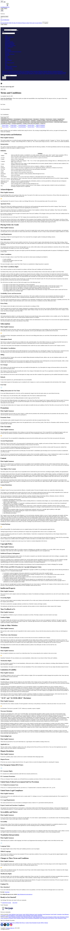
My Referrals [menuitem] (19, 22)
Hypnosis (7, 52)
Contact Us (43, 123)
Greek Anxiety (19, 914)
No (4, 89)
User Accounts (49, 119)
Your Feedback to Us (14, 120)
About (2, 922)
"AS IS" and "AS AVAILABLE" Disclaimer (54, 120)
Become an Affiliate (15, 922)
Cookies (27, 922)
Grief (6, 61)
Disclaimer (34, 922)
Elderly (6, 48)
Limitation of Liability (41, 120)
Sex (6, 63)
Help (20, 922)
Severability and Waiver (5, 123)
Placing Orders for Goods (27, 119)
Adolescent (7, 38)
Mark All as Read (4, 16)
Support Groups (8, 67)
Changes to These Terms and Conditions (31, 123)
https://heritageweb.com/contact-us (24, 894)
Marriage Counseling (9, 44)
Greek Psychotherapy (10, 915)
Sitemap (46, 922)
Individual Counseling (9, 43)
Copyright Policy (61, 119)
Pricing (8, 922)
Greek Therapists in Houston (7, 918)
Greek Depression (46, 914)
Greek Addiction (12, 914)
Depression (7, 59)
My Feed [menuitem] (2, 22)
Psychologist (7, 49)
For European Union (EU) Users (23, 122)
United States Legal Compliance (60, 122)
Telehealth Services (9, 68)
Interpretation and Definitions (6, 119)
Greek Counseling (38, 914)
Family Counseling (9, 41)
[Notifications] (2, 10)
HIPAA (42, 922)
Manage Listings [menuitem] (25, 22)
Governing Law (4, 122)
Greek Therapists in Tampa (60, 918)
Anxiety (6, 57)
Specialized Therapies (9, 54)
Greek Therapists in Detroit (63, 916)
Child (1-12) (7, 39)
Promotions (42, 119)
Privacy (23, 922)
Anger (6, 56)
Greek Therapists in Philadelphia (32, 918)
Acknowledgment (17, 119)
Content (54, 119)
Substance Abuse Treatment (11, 66)
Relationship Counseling (10, 45)
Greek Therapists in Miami (19, 918)
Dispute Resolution (12, 122)
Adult (6, 35)
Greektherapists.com (5, 7)
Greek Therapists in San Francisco (46, 918)
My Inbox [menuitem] (14, 22)
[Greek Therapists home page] (7, 5)
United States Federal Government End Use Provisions (42, 122)
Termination (33, 120)
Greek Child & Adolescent (28, 914)
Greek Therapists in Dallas (51, 916)
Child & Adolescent (9, 36)
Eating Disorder (8, 60)
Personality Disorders (9, 62)
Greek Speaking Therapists (36, 915)
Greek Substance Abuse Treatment (22, 915)
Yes (2, 89)
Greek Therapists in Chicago (38, 916)
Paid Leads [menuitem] (32, 22)
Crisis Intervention (9, 46)
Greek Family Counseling (56, 914)
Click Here (7, 892)
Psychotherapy (8, 50)
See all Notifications (5, 19)
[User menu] (1, 21)
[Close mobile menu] (5, 2)
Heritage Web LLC (10, 928)
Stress (6, 65)
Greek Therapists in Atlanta (14, 916)
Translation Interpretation (17, 123)
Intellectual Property (5, 120)
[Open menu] (2, 2)
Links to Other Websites (25, 120)
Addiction (7, 55)
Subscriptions (36, 119)
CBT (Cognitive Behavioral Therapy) (13, 51)
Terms (30, 922)
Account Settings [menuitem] (38, 22)
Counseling (7, 40)
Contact (5, 922)
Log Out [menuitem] (46, 22)
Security (39, 922)
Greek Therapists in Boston (26, 916)
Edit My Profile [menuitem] (8, 22)
